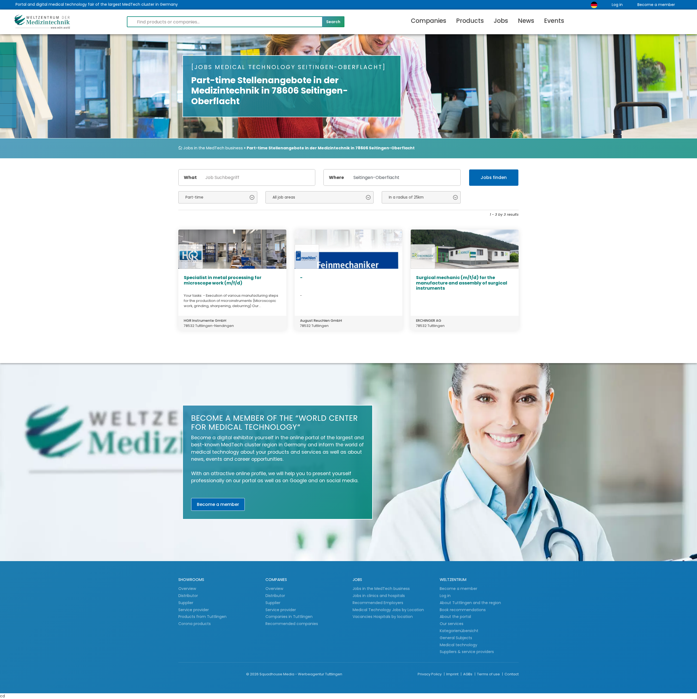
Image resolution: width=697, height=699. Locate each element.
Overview (187, 588)
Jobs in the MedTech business (212, 148)
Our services (451, 623)
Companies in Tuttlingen (289, 616)
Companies (428, 20)
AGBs (468, 674)
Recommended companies (291, 623)
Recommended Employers (378, 602)
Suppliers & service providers (467, 651)
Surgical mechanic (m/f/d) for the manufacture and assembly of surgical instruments (461, 282)
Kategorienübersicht (459, 630)
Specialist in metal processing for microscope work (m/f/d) (222, 280)
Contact (512, 674)
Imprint (452, 674)
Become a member (656, 4)
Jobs (501, 20)
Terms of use (489, 674)
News (526, 20)
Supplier (186, 602)
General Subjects (456, 637)
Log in (617, 4)
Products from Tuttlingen (202, 616)
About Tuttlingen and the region (470, 602)
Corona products (194, 623)
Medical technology (458, 644)
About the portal (455, 616)
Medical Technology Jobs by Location (388, 609)
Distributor (188, 595)
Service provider (194, 609)
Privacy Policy (430, 674)
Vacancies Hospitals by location (383, 616)
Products (470, 20)
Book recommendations (463, 609)
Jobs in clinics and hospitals (379, 595)
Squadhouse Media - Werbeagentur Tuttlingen (300, 674)
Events (554, 20)
